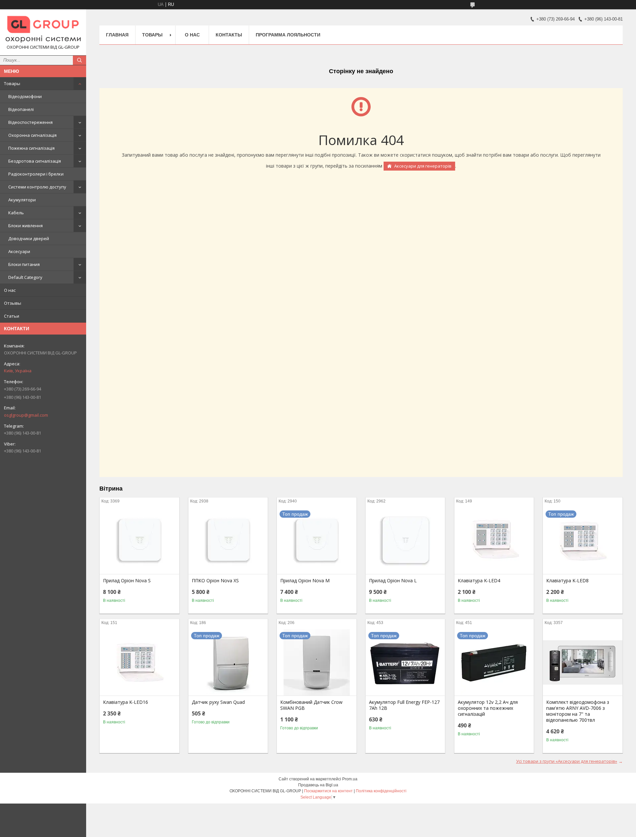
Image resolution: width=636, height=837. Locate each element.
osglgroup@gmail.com (26, 415)
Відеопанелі (21, 109)
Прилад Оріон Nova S (127, 581)
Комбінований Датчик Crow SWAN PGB (311, 705)
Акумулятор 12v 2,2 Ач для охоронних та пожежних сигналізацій (488, 708)
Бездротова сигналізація (34, 161)
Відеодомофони (25, 96)
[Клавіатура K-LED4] (494, 541)
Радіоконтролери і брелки (36, 174)
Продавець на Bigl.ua (318, 785)
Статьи (11, 316)
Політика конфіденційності (381, 791)
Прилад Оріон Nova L (393, 581)
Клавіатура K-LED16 (125, 702)
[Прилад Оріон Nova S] (139, 541)
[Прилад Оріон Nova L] (405, 541)
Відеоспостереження (30, 122)
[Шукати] (79, 60)
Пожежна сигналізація (31, 148)
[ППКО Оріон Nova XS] (228, 541)
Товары (12, 83)
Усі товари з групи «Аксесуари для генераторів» (566, 761)
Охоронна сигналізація (32, 135)
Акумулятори (22, 200)
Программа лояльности (288, 34)
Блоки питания (24, 264)
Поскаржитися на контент (328, 791)
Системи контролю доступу (37, 187)
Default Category (25, 277)
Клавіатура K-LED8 (567, 581)
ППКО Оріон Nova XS (215, 581)
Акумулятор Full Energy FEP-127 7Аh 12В (404, 705)
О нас (10, 290)
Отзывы (12, 303)
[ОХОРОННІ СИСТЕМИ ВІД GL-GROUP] (43, 29)
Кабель (16, 213)
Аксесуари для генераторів (422, 166)
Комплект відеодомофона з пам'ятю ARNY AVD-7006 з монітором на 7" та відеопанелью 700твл (577, 711)
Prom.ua (349, 779)
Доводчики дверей (28, 238)
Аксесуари (19, 251)
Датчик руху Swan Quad (218, 702)
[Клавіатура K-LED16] (139, 662)
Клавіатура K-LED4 (479, 581)
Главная (117, 34)
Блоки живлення (25, 226)
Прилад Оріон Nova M (305, 581)
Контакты (229, 34)
